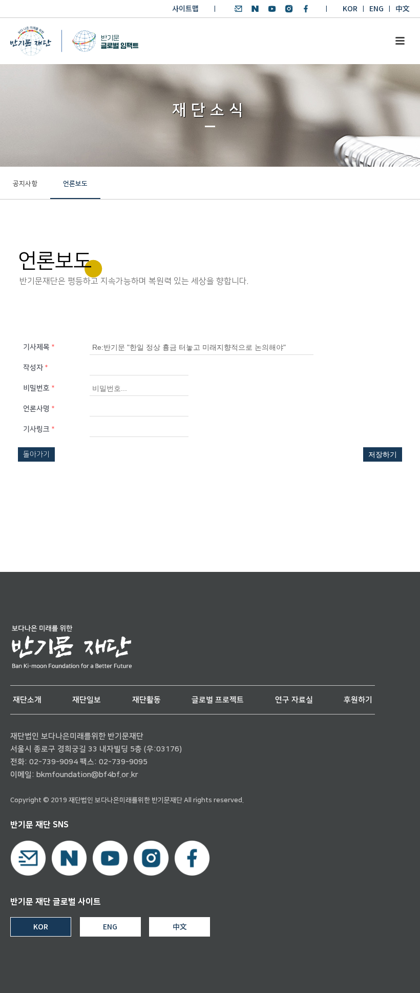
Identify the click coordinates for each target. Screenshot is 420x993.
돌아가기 (36, 454)
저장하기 (382, 454)
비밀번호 (38, 388)
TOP (382, 973)
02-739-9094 (53, 762)
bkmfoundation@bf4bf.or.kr (87, 774)
